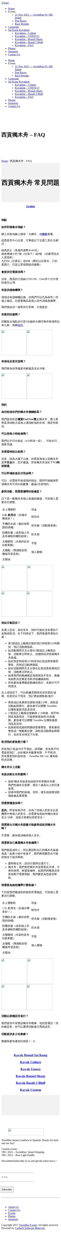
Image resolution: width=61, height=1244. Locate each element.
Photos (11, 48)
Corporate (13, 27)
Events (11, 1213)
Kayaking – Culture (25, 33)
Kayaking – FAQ (24, 45)
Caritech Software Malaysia (30, 1228)
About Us (13, 1207)
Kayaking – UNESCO (27, 36)
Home (11, 8)
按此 (44, 234)
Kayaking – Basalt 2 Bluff (29, 42)
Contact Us (14, 54)
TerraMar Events (28, 1225)
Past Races (20, 20)
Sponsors (13, 51)
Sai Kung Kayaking (18, 30)
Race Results (22, 23)
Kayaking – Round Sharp (28, 39)
